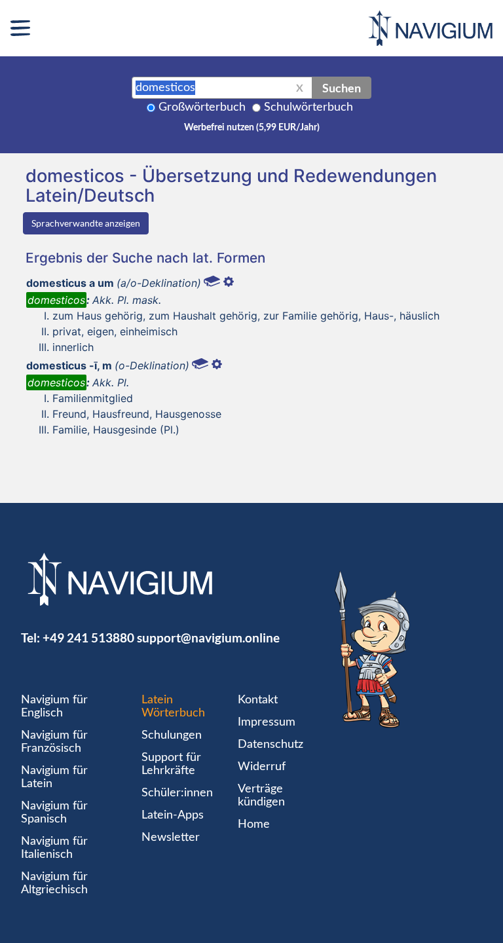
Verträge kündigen (261, 795)
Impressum (266, 722)
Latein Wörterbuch (173, 706)
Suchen (341, 88)
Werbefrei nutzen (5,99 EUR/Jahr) (252, 127)
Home (254, 824)
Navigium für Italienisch (54, 848)
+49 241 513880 (88, 637)
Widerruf (262, 767)
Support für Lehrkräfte (171, 764)
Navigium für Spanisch (54, 812)
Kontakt (258, 700)
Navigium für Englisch (54, 706)
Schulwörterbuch (308, 107)
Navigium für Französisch (54, 742)
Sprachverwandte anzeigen (85, 223)
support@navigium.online (208, 637)
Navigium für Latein (54, 777)
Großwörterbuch (202, 107)
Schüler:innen (177, 793)
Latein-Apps (172, 815)
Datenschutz (270, 744)
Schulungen (171, 735)
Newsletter (170, 837)
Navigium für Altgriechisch (54, 883)
